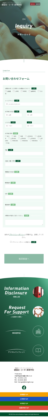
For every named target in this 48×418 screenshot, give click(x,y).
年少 (8, 136)
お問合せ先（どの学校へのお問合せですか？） (20, 88)
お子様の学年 (11, 133)
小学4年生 (23, 138)
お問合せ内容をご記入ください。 (23, 217)
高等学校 (33, 91)
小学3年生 (13, 138)
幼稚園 (9, 91)
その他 (7, 143)
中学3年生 (35, 141)
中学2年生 (25, 141)
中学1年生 (15, 141)
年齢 (8, 150)
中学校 (25, 91)
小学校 (17, 91)
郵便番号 (9, 183)
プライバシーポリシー (17, 234)
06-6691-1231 (22, 378)
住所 (8, 194)
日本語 (38, 4)
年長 (21, 136)
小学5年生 (33, 138)
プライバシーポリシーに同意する (23, 242)
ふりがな (9, 122)
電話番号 (9, 205)
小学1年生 (30, 136)
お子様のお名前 (11, 111)
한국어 (33, 4)
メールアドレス (11, 100)
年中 (15, 136)
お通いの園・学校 (12, 161)
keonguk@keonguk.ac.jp (25, 382)
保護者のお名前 (11, 172)
